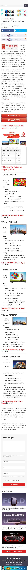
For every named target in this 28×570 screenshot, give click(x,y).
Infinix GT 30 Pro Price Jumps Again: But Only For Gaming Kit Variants (13, 546)
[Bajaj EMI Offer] (14, 568)
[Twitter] (17, 558)
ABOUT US (3, 561)
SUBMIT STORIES (18, 561)
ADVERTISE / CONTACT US (16, 562)
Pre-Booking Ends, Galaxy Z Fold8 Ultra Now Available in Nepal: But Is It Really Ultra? (14, 528)
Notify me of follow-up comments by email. (14, 476)
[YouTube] (10, 558)
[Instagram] (14, 558)
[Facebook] (7, 558)
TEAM (8, 561)
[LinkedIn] (20, 558)
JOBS (11, 561)
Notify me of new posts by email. (12, 480)
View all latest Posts (14, 551)
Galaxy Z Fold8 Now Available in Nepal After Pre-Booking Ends (14, 509)
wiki (7, 99)
